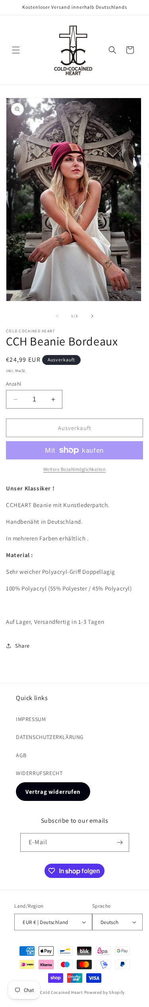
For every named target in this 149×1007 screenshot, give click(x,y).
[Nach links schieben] (57, 316)
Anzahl (13, 383)
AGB (21, 755)
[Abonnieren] (120, 842)
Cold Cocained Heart (61, 992)
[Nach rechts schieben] (92, 316)
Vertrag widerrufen (53, 791)
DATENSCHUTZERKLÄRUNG (50, 737)
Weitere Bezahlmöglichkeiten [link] (74, 469)
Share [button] (22, 645)
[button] (16, 50)
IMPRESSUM (31, 719)
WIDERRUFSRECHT (39, 773)
